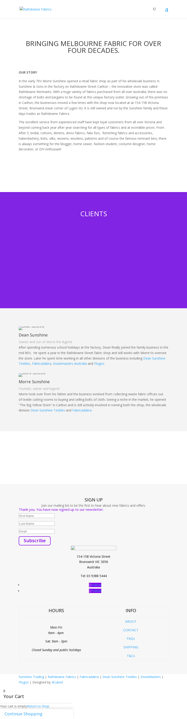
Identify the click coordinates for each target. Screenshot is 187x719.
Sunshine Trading (31, 677)
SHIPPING (130, 647)
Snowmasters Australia (70, 363)
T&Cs (131, 656)
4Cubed (57, 682)
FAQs (131, 638)
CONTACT (130, 630)
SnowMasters (150, 677)
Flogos (99, 363)
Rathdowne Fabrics (62, 677)
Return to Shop (38, 706)
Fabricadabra (41, 363)
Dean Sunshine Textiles (48, 410)
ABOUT (130, 621)
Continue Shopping (23, 713)
